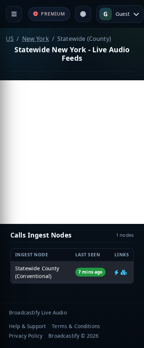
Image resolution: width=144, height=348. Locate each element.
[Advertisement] (72, 152)
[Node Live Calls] (116, 272)
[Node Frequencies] (124, 272)
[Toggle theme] (83, 14)
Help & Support (27, 326)
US (10, 39)
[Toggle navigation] (14, 14)
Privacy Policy (25, 335)
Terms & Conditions (76, 326)
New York (35, 39)
